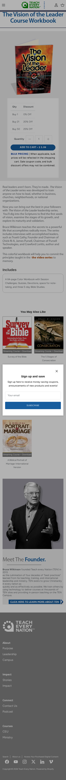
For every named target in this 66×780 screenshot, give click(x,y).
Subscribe (33, 405)
